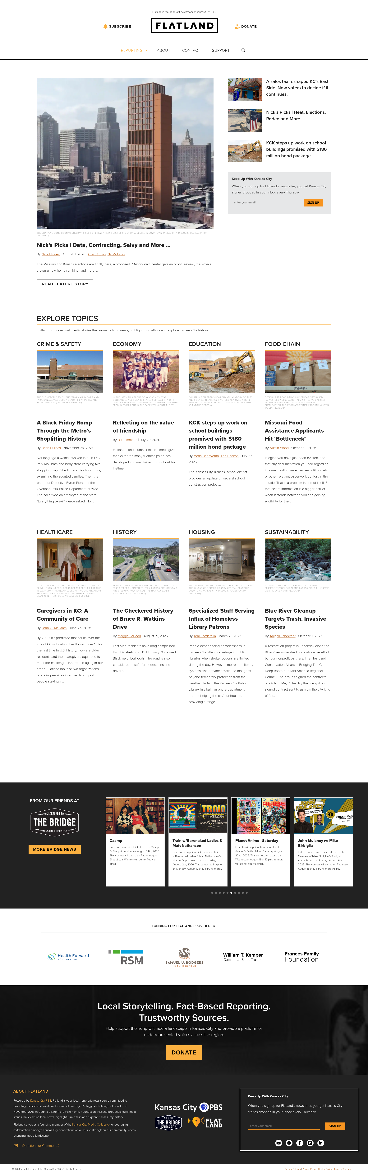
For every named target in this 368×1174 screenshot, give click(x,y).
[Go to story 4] (224, 893)
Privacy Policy (309, 1169)
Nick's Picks (116, 254)
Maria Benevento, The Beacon (216, 455)
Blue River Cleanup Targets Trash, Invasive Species (295, 618)
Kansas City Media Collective (91, 1124)
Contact (191, 50)
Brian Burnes (51, 447)
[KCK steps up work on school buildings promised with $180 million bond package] (245, 150)
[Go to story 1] (212, 893)
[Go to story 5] (227, 893)
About (163, 50)
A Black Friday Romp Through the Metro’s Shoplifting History (64, 430)
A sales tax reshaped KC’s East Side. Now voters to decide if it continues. (297, 87)
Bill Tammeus (127, 439)
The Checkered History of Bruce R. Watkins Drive (143, 618)
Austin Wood (279, 447)
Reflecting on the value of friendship (143, 426)
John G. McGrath (54, 627)
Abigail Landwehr (283, 635)
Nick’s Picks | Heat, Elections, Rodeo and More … (296, 115)
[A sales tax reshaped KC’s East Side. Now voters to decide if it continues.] (245, 89)
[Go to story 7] (235, 893)
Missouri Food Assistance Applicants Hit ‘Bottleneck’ (294, 430)
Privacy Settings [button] (293, 1169)
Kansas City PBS (40, 1100)
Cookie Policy (325, 1169)
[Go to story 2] (216, 893)
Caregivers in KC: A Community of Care (62, 614)
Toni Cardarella (205, 635)
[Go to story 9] (243, 893)
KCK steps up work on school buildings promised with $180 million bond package (296, 149)
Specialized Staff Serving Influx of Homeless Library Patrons (222, 618)
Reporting (132, 50)
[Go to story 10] (247, 893)
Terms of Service (342, 1169)
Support (221, 50)
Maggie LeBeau (129, 635)
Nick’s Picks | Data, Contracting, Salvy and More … (103, 245)
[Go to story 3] (220, 893)
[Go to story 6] (231, 893)
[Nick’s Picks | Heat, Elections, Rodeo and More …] (245, 120)
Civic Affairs (97, 254)
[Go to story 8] (239, 893)
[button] (147, 50)
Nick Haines (51, 254)
